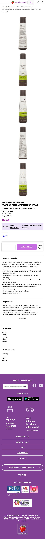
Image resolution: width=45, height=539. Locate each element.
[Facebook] (34, 385)
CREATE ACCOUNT (14, 226)
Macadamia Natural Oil (13, 202)
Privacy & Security (12, 515)
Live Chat (23, 458)
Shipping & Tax (22, 437)
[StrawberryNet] (19, 2)
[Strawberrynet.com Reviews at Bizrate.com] (13, 493)
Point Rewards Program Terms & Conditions (22, 517)
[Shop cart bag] (42, 2)
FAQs (23, 447)
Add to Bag (26, 247)
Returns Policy (22, 442)
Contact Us (22, 453)
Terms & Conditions (30, 515)
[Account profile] (38, 2)
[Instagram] (41, 385)
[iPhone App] (14, 400)
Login (7, 226)
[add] (13, 247)
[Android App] (31, 400)
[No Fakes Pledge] (34, 492)
